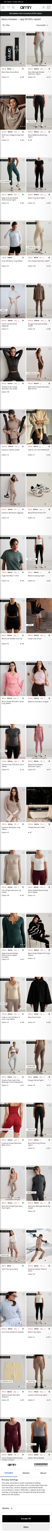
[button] (22, 63)
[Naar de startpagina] (26, 7)
